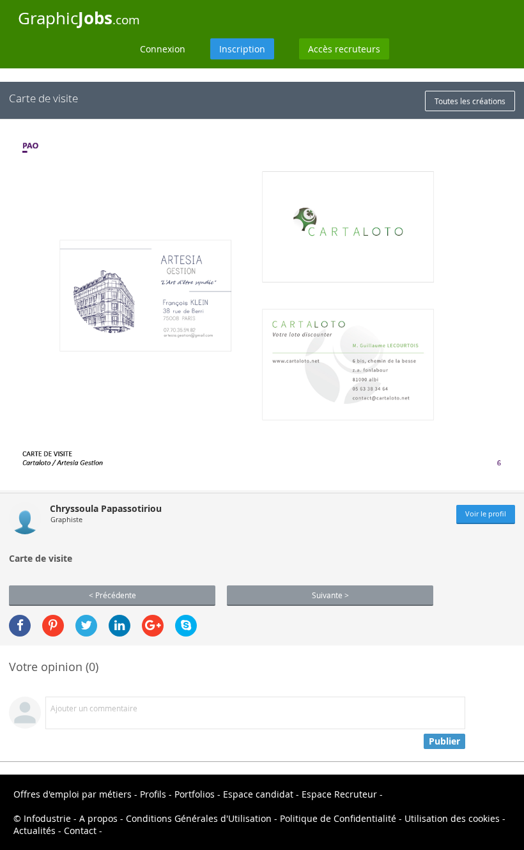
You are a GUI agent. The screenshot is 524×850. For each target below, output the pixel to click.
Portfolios (194, 794)
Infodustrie (47, 818)
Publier (444, 741)
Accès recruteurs (344, 49)
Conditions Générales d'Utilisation (199, 818)
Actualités (34, 830)
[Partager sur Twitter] (86, 626)
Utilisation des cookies (452, 818)
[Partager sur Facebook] (20, 626)
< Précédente (112, 595)
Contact (80, 830)
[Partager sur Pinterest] (53, 626)
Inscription (242, 49)
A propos (98, 818)
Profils (153, 794)
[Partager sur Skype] (186, 626)
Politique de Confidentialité (338, 818)
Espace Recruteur (339, 794)
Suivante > (330, 595)
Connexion (162, 49)
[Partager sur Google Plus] (153, 626)
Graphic (79, 17)
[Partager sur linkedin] (119, 626)
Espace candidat (258, 794)
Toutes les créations (470, 101)
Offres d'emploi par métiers (72, 794)
